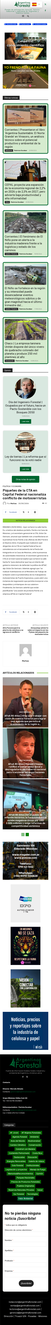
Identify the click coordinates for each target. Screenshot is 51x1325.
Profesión (9, 1261)
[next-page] (27, 834)
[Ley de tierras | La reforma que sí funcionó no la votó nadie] (25, 442)
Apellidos (9, 1250)
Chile (7, 202)
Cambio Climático (11, 254)
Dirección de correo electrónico (19, 1230)
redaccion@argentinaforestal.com (23, 1110)
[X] (45, 4)
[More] (35, 512)
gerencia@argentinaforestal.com (23, 1092)
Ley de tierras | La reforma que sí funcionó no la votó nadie (25, 458)
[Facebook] (45, 10)
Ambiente (9, 150)
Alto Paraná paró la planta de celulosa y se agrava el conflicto (13, 630)
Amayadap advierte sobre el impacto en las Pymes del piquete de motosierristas (38, 631)
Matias (13, 503)
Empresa (9, 1271)
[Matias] (5, 503)
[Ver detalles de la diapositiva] (25, 24)
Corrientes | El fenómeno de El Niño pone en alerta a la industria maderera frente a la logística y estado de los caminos (24, 243)
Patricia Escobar (20, 150)
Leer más (25, 421)
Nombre (9, 1240)
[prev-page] (23, 834)
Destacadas (25, 712)
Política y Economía (12, 486)
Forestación (10, 361)
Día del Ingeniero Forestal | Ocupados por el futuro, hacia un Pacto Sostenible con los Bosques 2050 (25, 407)
